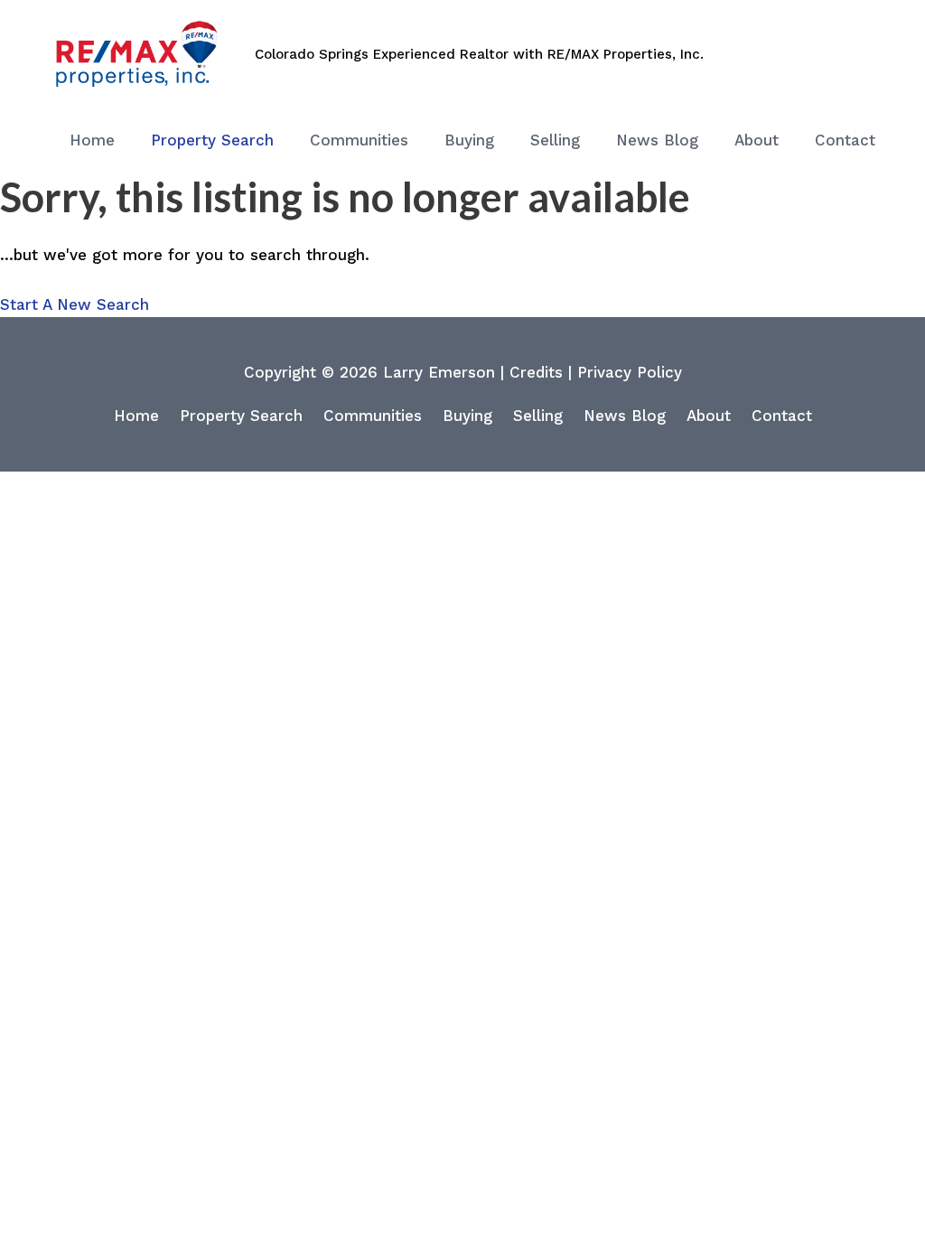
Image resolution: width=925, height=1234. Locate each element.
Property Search (241, 416)
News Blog (625, 416)
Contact (782, 416)
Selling (538, 416)
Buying (467, 416)
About (709, 416)
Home (136, 416)
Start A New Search (74, 304)
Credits (536, 372)
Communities (372, 416)
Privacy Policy (629, 372)
